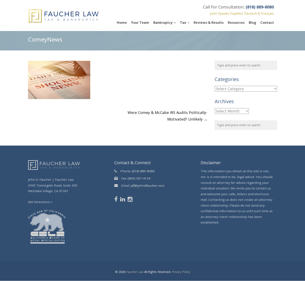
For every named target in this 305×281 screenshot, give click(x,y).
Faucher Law (134, 272)
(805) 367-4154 (139, 178)
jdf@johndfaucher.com (147, 185)
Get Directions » (40, 202)
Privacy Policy (181, 272)
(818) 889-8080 (143, 171)
